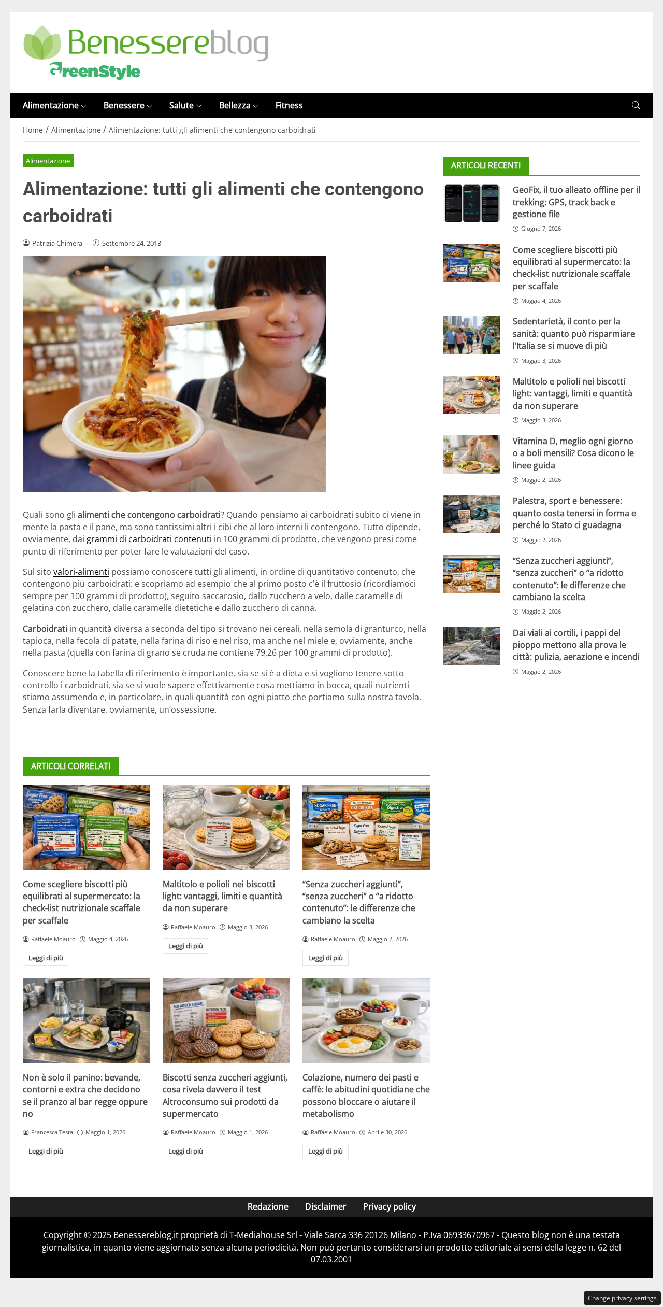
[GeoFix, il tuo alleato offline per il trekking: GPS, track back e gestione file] (471, 203)
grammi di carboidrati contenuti (150, 539)
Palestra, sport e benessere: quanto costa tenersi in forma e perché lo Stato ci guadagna (574, 513)
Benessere (124, 105)
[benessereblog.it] (146, 52)
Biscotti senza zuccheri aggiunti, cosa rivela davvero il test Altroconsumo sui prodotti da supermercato (225, 1095)
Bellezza (235, 105)
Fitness (289, 105)
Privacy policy (389, 1206)
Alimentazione (51, 105)
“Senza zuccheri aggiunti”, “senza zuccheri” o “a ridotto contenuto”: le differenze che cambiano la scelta (358, 902)
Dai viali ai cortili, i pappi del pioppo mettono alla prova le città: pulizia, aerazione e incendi (576, 645)
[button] (636, 105)
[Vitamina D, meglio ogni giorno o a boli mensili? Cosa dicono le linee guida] (471, 454)
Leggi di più (45, 957)
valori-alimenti (81, 571)
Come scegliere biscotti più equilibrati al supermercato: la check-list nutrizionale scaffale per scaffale (81, 902)
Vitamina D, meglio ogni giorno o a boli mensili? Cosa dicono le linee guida (573, 453)
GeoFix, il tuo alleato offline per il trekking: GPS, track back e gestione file (576, 202)
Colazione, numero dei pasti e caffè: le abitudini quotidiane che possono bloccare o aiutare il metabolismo (366, 1095)
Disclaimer (326, 1206)
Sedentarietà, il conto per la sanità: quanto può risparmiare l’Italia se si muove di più (574, 333)
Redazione (268, 1206)
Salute (181, 105)
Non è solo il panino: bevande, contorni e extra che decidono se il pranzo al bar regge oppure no (85, 1095)
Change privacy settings (622, 1298)
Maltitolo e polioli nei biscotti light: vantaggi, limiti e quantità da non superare (222, 896)
